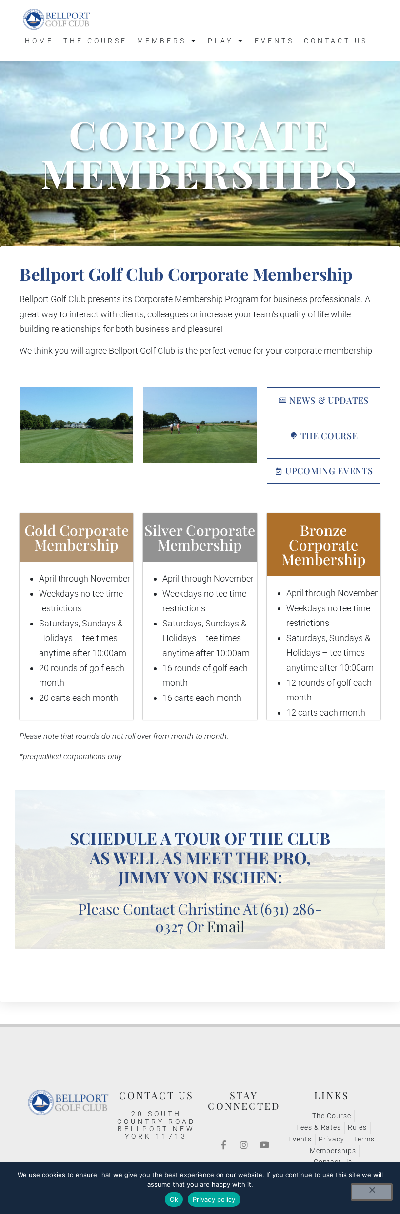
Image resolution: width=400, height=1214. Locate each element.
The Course (95, 41)
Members (161, 41)
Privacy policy (214, 1199)
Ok (174, 1199)
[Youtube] (264, 1144)
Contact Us (336, 41)
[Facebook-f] (223, 1144)
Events (274, 41)
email (226, 926)
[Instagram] (244, 1144)
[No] (372, 1192)
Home (39, 41)
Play (220, 41)
